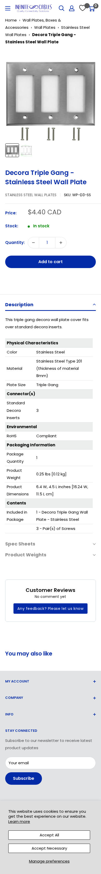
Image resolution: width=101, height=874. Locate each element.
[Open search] (61, 8)
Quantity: (15, 242)
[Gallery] (50, 105)
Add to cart (50, 262)
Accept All (49, 835)
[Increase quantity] (60, 242)
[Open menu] (7, 8)
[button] (50, 305)
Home (11, 20)
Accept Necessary (49, 848)
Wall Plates (44, 27)
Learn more (19, 821)
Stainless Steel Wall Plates (30, 194)
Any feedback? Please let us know (50, 608)
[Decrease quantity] (33, 242)
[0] (91, 8)
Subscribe (23, 778)
